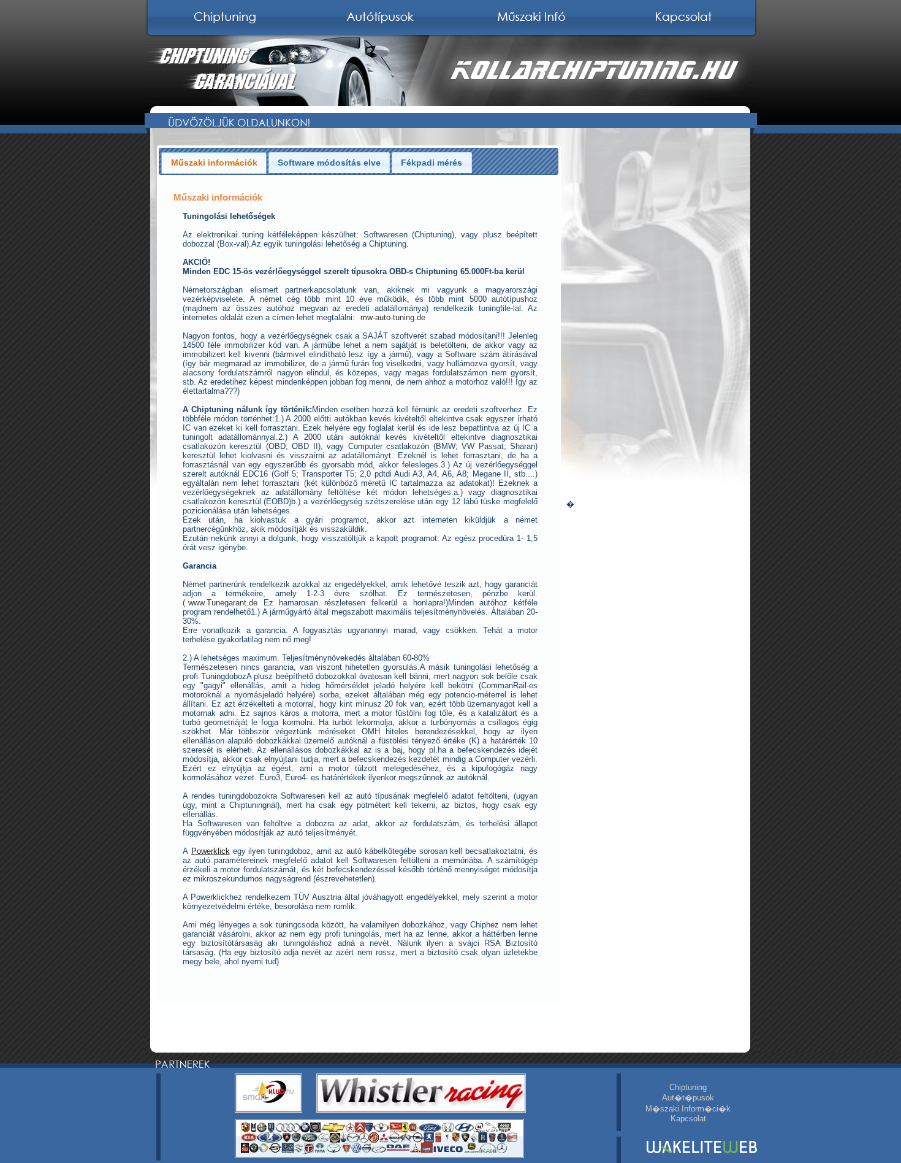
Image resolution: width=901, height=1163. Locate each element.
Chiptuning (688, 1087)
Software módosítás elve (329, 162)
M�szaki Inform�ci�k (688, 1108)
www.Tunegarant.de (222, 602)
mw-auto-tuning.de (392, 317)
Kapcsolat (688, 1118)
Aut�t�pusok (688, 1097)
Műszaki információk (214, 162)
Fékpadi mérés (431, 162)
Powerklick (210, 851)
